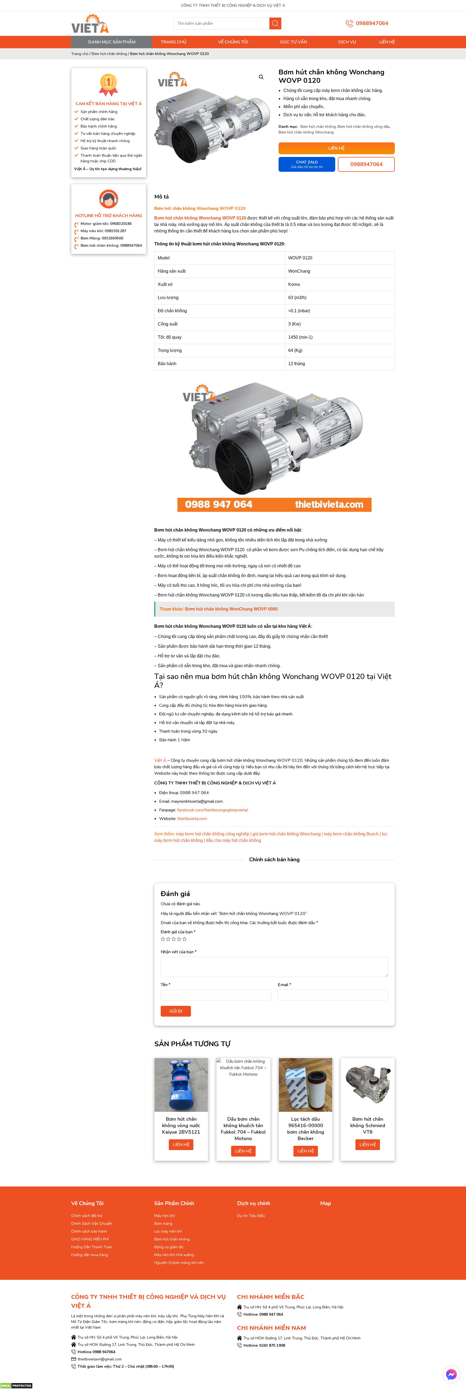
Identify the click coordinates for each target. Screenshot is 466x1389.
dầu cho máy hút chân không (233, 840)
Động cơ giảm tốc (169, 1247)
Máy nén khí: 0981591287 (103, 231)
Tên (165, 985)
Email (284, 985)
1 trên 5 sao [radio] (163, 939)
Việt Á (160, 760)
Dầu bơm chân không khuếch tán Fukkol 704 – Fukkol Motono (243, 1129)
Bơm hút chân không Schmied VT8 (367, 1125)
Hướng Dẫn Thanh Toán (91, 1247)
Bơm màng (163, 1223)
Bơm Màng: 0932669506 (102, 238)
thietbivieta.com (192, 819)
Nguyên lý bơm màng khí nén (179, 1262)
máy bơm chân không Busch (351, 834)
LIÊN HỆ (181, 1145)
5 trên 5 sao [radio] (184, 939)
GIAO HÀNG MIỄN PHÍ (90, 1239)
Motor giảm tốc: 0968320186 (106, 223)
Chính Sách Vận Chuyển (91, 1223)
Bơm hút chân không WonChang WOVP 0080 (231, 609)
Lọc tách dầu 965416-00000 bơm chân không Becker (305, 1129)
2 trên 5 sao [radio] (168, 939)
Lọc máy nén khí (168, 1231)
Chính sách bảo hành (89, 1231)
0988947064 (372, 23)
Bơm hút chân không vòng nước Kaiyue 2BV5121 (181, 1125)
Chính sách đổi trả (86, 1215)
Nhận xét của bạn (179, 952)
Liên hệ (387, 42)
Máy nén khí (164, 1215)
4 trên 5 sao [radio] (179, 939)
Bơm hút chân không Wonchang (306, 132)
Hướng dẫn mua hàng (89, 1254)
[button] (261, 77)
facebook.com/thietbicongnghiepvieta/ (212, 810)
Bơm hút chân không (109, 53)
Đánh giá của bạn (178, 932)
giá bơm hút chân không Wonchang (286, 834)
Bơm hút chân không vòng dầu (364, 126)
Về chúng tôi (233, 42)
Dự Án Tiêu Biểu (251, 1215)
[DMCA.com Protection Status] (16, 1385)
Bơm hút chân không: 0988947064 (111, 245)
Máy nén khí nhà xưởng (174, 1254)
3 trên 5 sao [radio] (174, 939)
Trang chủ (173, 42)
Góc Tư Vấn (293, 42)
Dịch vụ (347, 42)
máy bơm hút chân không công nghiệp (212, 834)
